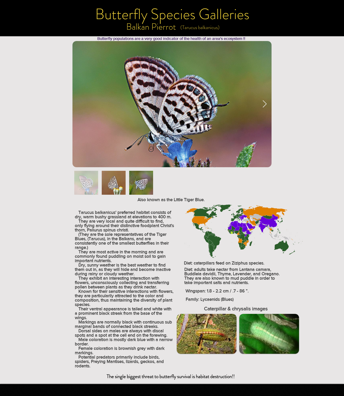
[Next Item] (264, 104)
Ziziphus (240, 263)
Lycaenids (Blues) (217, 299)
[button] (200, 27)
